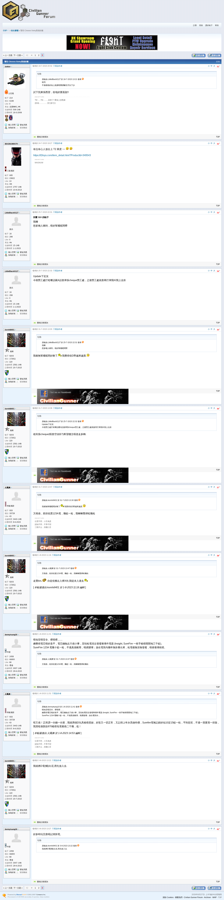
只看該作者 (57, 66)
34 (218, 271)
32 (218, 143)
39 (218, 634)
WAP (214, 897)
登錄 (201, 25)
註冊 (195, 25)
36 (218, 408)
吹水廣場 (14, 30)
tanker (8, 67)
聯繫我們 (178, 897)
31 (218, 66)
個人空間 (12, 125)
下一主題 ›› (18, 55)
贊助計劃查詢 (42, 137)
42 (218, 829)
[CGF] (29, 21)
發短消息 (23, 125)
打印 (218, 62)
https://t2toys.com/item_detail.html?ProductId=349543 (62, 155)
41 (218, 760)
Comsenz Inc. (41, 894)
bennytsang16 (11, 635)
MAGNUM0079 (11, 144)
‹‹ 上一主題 (7, 55)
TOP (218, 137)
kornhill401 (9, 330)
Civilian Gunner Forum (193, 897)
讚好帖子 (209, 25)
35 (218, 329)
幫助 (217, 25)
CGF (5, 30)
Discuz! (19, 894)
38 (218, 555)
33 (218, 212)
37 (218, 487)
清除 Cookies (168, 897)
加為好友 (12, 128)
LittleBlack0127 (11, 213)
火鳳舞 (7, 488)
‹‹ (31, 55)
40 (218, 694)
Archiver (207, 897)
